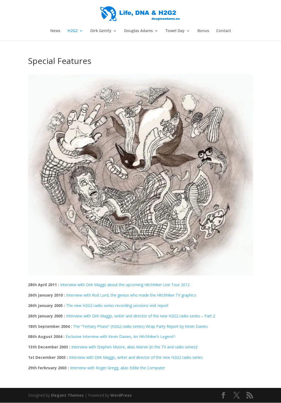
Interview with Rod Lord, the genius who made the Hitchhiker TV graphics (131, 295)
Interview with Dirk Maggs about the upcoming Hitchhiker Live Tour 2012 (125, 284)
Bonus (203, 31)
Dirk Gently (100, 31)
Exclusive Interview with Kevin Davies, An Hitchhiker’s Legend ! (120, 336)
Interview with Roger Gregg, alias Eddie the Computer (117, 367)
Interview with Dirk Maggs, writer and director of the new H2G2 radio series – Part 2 (140, 316)
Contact (223, 31)
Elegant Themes (67, 395)
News (55, 31)
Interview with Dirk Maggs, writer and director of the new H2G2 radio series (136, 357)
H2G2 (73, 31)
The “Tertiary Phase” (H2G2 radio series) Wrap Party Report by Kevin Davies (140, 326)
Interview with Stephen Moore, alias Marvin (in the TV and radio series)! (134, 347)
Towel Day (175, 31)
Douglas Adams (138, 31)
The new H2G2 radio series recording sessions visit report (117, 305)
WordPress (121, 395)
